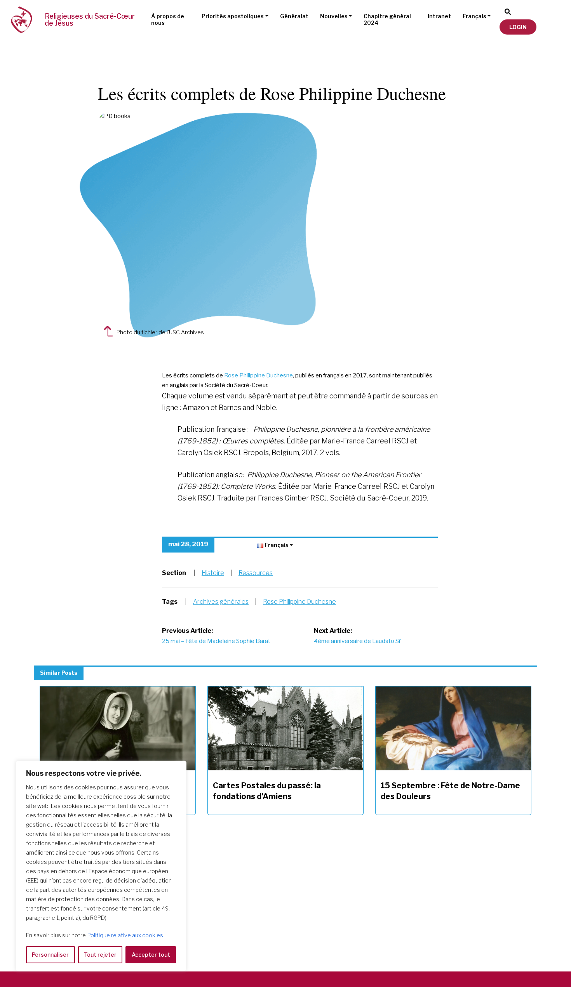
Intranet (439, 16)
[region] (101, 866)
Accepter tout (151, 954)
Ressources (255, 573)
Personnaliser (50, 954)
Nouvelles (334, 16)
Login (518, 27)
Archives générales (221, 601)
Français (474, 16)
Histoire (213, 573)
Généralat (294, 16)
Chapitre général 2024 (387, 19)
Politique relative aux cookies (125, 935)
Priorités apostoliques (233, 16)
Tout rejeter (100, 954)
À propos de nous (167, 19)
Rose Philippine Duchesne (258, 375)
